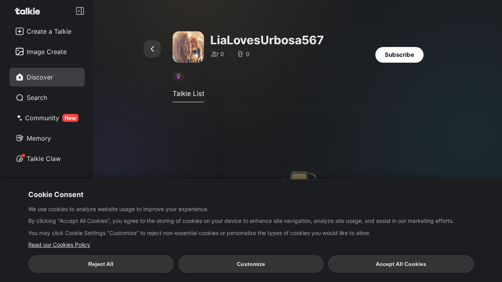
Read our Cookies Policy (59, 244)
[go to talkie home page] (29, 11)
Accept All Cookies (401, 264)
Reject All (100, 264)
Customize (251, 264)
